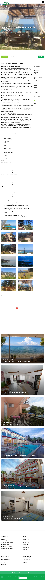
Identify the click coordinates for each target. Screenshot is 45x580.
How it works (3, 564)
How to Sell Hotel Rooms (6, 559)
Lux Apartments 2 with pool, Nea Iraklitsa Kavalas (19, 455)
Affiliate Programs (26, 561)
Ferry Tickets (25, 541)
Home (2, 32)
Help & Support (26, 562)
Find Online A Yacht (27, 542)
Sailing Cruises (26, 544)
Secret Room (3, 562)
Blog (2, 566)
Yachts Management (5, 557)
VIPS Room (3, 561)
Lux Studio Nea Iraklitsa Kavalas (13, 518)
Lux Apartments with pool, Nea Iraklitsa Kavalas (18, 487)
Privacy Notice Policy (27, 556)
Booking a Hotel (26, 539)
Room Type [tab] (12, 56)
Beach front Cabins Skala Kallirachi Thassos (17, 361)
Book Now (41, 56)
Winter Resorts (26, 547)
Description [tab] (5, 56)
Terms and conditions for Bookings (29, 557)
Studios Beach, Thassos (11, 424)
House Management (5, 556)
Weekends (25, 549)
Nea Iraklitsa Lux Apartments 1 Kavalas (15, 392)
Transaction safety (26, 559)
